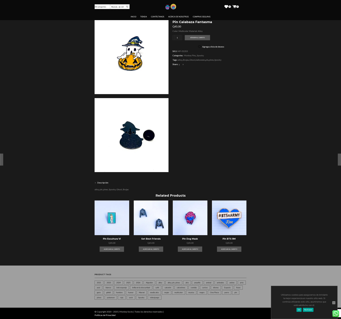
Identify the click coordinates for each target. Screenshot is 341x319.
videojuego (154, 297)
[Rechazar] (333, 302)
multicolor (178, 292)
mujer (166, 292)
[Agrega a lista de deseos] (124, 229)
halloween (200, 60)
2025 (128, 282)
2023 (109, 282)
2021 (99, 282)
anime (232, 282)
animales (220, 282)
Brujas (186, 60)
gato (99, 292)
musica (191, 292)
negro (202, 292)
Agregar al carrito (124, 223)
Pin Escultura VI (112, 239)
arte (241, 282)
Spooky (200, 55)
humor (130, 292)
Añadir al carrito (197, 38)
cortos (205, 287)
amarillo (197, 282)
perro (226, 292)
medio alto (154, 292)
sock (131, 297)
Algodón (149, 282)
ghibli (108, 292)
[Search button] (127, 6)
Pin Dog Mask (190, 239)
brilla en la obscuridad (141, 287)
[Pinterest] (181, 64)
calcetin (168, 287)
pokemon (111, 297)
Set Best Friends (151, 239)
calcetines (181, 287)
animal (208, 282)
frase (238, 287)
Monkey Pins (190, 55)
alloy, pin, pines (174, 282)
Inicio (133, 16)
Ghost (192, 60)
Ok (299, 310)
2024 (118, 282)
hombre (119, 292)
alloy (180, 60)
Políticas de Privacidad (105, 315)
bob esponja (122, 287)
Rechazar (308, 310)
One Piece (214, 292)
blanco (108, 287)
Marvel (142, 292)
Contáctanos (157, 16)
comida (194, 287)
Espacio (227, 287)
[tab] (102, 182)
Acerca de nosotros (178, 16)
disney (216, 287)
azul (98, 287)
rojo (121, 297)
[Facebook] (179, 64)
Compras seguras (201, 16)
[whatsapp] (183, 64)
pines (211, 60)
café (157, 287)
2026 (138, 282)
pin (207, 60)
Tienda (143, 16)
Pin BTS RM (229, 239)
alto (187, 282)
